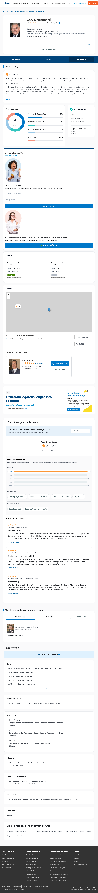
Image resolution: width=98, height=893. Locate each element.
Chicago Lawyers (31, 861)
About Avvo (77, 855)
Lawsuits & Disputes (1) (61, 497)
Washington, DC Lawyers (33, 868)
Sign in (93, 3)
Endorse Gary (81, 617)
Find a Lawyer (6, 855)
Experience (81, 59)
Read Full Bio (11, 99)
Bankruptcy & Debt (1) (17, 497)
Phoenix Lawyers (31, 874)
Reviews (49, 59)
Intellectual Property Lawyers (59, 877)
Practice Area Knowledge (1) (36, 509)
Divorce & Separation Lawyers (59, 874)
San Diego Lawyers (31, 880)
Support (76, 861)
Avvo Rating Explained (80, 864)
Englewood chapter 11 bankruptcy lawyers (49, 831)
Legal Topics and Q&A (58, 3)
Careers (76, 858)
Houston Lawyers (31, 864)
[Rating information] (60, 23)
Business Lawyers (55, 858)
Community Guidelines (41, 886)
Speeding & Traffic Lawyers (58, 880)
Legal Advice (5, 861)
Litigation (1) (78, 497)
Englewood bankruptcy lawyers (17, 831)
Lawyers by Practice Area (38, 3)
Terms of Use (6, 886)
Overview (16, 59)
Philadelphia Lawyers (32, 871)
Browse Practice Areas (9, 864)
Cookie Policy (27, 886)
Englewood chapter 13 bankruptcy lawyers (78, 831)
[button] (49, 310)
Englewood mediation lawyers (16, 836)
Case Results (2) (15, 509)
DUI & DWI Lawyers (55, 864)
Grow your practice (80, 3)
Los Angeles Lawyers (32, 858)
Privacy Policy (16, 886)
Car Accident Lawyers (56, 871)
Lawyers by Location (19, 3)
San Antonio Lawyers (32, 877)
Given (48, 616)
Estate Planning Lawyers (57, 868)
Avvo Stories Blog (7, 868)
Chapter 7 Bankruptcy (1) (39, 497)
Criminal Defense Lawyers (58, 861)
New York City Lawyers (33, 855)
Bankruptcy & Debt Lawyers (58, 855)
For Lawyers (5, 871)
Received (19, 616)
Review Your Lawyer (8, 858)
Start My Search (49, 206)
